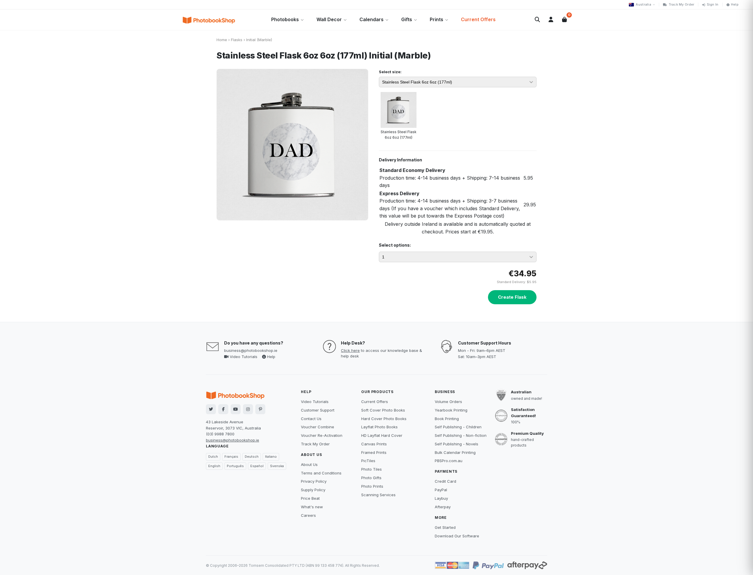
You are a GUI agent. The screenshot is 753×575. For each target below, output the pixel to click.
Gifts (406, 19)
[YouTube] (236, 409)
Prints (436, 19)
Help (735, 4)
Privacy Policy (313, 481)
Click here (350, 350)
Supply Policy (313, 489)
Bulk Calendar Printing (455, 452)
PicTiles (368, 460)
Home (221, 39)
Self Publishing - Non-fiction (461, 435)
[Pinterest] (260, 409)
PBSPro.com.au (448, 460)
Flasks (236, 39)
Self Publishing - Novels (456, 444)
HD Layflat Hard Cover (381, 435)
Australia (643, 4)
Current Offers (478, 19)
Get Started (445, 527)
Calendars (371, 19)
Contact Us (311, 418)
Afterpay (443, 506)
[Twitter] (211, 409)
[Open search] (537, 20)
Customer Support (317, 410)
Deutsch (252, 456)
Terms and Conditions (321, 473)
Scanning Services (378, 494)
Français (231, 456)
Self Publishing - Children (458, 426)
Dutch (213, 456)
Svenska (277, 466)
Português (235, 466)
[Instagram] (248, 409)
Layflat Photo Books (379, 426)
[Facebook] (223, 409)
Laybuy (441, 498)
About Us (309, 464)
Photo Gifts (371, 477)
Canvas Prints (374, 444)
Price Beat (310, 498)
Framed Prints (374, 452)
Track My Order (681, 4)
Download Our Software (457, 536)
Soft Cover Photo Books (383, 410)
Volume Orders (448, 401)
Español (257, 466)
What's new (312, 506)
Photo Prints (372, 486)
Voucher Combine (317, 426)
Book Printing (447, 418)
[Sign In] (551, 20)
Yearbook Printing (451, 410)
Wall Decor (329, 19)
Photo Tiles (371, 469)
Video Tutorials (243, 356)
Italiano (271, 456)
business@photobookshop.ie (250, 350)
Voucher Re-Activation (321, 435)
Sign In (713, 4)
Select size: (390, 71)
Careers (308, 515)
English (214, 466)
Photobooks (285, 19)
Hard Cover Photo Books (384, 418)
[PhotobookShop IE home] (208, 19)
